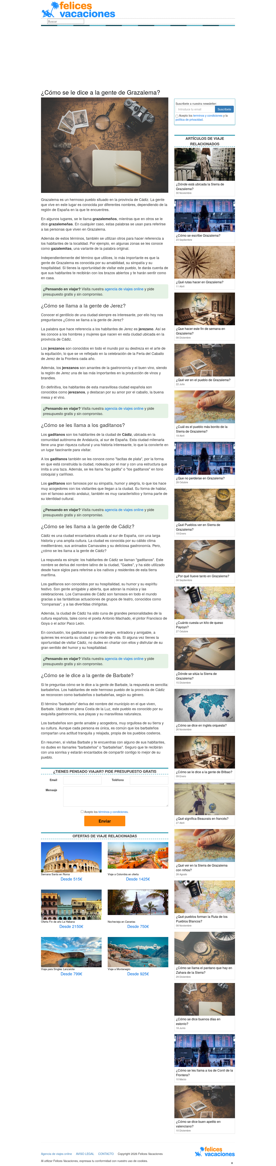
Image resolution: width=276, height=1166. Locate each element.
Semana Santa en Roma (55, 874)
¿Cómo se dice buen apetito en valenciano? (198, 1123)
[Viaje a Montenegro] (138, 954)
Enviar (105, 821)
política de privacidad (189, 119)
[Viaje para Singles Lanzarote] (71, 957)
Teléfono (118, 780)
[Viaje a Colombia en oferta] (138, 855)
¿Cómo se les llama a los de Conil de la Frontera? (204, 1072)
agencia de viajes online (124, 288)
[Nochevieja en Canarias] (138, 902)
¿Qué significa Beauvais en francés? (202, 818)
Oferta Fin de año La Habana (58, 921)
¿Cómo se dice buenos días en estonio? (198, 1021)
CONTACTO (106, 1154)
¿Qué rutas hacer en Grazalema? (199, 282)
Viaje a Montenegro (119, 969)
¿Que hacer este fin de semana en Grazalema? (200, 331)
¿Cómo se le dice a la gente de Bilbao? (204, 772)
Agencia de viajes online (56, 1154)
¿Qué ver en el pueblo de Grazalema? (203, 380)
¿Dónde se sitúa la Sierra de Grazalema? (196, 676)
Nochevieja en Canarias (121, 921)
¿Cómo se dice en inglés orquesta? (201, 725)
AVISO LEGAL (85, 1154)
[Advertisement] (138, 58)
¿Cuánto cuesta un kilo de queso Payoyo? (199, 625)
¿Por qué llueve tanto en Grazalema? (202, 576)
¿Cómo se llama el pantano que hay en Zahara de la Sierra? (204, 970)
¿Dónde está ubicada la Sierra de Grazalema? (200, 186)
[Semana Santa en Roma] (71, 862)
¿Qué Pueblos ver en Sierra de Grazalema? (198, 527)
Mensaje (51, 790)
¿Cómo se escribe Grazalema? (198, 235)
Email (53, 780)
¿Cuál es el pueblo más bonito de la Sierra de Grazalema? (202, 429)
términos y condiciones (113, 812)
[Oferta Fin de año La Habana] (71, 909)
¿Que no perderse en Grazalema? (200, 478)
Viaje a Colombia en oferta (123, 874)
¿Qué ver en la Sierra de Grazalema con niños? (202, 867)
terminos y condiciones (207, 115)
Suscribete (224, 109)
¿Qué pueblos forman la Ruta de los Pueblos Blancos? (202, 918)
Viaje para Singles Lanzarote (58, 969)
